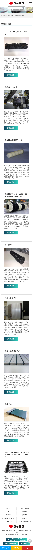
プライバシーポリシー (25, 521)
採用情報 (24, 515)
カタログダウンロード (8, 518)
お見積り (16, 548)
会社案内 (8, 515)
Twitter (25, 543)
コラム (8, 511)
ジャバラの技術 (25, 508)
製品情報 (24, 511)
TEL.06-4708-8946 (11, 535)
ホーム (8, 508)
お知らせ (24, 518)
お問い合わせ (11, 543)
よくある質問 (8, 521)
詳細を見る (10, 75)
